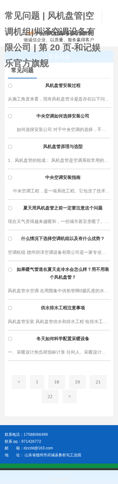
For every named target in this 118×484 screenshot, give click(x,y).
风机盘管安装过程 (63, 85)
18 (56, 381)
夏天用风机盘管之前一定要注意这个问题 (63, 208)
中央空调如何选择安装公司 (63, 116)
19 (77, 381)
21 (98, 381)
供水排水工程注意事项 (63, 307)
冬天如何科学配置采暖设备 (63, 338)
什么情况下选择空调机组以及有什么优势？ (63, 238)
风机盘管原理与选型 (63, 146)
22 (50, 396)
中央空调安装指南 (63, 177)
